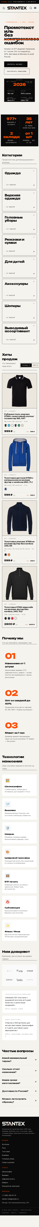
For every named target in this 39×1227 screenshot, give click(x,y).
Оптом (10, 2)
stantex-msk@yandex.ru (19, 1)
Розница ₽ (26, 365)
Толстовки (6, 1151)
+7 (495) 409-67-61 (31, 1)
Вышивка (5, 1175)
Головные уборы (8, 1159)
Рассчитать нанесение (17, 71)
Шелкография (7, 1172)
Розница (4, 2)
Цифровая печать (8, 1179)
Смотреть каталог (15, 64)
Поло (4, 1148)
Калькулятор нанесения (10, 1186)
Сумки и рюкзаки (8, 1162)
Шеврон (5, 1182)
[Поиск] (31, 8)
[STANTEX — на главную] (13, 1124)
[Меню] (4, 8)
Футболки (5, 1144)
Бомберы (5, 1155)
